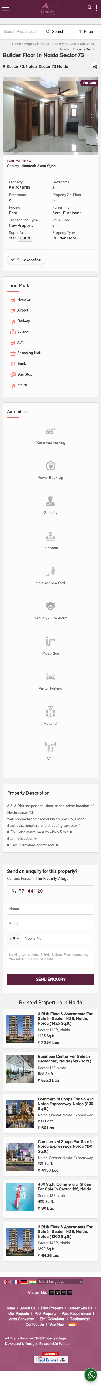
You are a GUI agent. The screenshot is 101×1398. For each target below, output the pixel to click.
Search (57, 31)
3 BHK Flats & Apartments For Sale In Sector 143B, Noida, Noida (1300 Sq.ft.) (65, 1232)
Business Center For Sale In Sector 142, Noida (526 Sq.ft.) (64, 1059)
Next (91, 116)
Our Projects (18, 1313)
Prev (10, 116)
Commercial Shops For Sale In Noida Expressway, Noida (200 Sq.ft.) (66, 1104)
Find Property (52, 1308)
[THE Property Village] (49, 9)
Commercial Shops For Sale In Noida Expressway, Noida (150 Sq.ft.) (66, 1146)
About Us (27, 1308)
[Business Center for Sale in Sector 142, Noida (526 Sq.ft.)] (20, 1069)
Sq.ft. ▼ (25, 238)
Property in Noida (36, 44)
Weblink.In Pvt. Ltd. (57, 1344)
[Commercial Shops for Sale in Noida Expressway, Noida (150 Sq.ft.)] (20, 1157)
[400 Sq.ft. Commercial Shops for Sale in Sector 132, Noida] (20, 1197)
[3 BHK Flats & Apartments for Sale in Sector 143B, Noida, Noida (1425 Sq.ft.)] (20, 1029)
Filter (88, 31)
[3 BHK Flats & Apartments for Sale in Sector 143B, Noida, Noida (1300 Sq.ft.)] (20, 1242)
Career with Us (80, 1308)
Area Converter (21, 1319)
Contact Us (35, 1324)
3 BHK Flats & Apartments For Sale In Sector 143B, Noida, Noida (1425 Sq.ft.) (65, 1019)
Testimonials (80, 1319)
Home (16, 44)
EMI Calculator (52, 1319)
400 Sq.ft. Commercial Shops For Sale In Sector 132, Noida (64, 1187)
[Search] (89, 7)
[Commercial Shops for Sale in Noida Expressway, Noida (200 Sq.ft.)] (20, 1114)
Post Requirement (76, 1313)
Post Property (45, 1313)
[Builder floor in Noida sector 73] (50, 150)
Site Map (56, 1324)
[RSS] (72, 1324)
